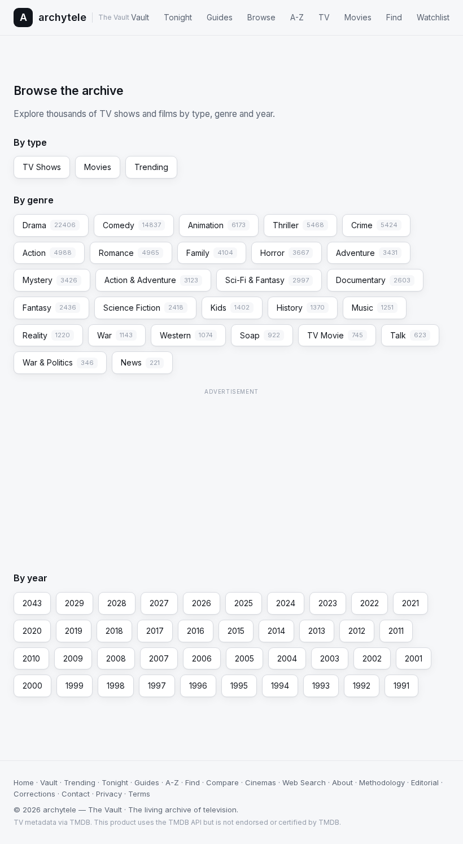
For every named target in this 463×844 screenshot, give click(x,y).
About (342, 782)
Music (373, 307)
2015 (236, 631)
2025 (243, 603)
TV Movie (335, 335)
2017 (155, 631)
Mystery (50, 280)
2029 (74, 603)
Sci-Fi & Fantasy (267, 280)
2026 (201, 603)
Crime (374, 225)
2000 (32, 685)
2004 (287, 658)
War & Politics (58, 362)
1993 (321, 685)
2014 (276, 631)
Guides (220, 17)
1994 (280, 685)
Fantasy (49, 307)
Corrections (34, 793)
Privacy (109, 793)
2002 (372, 658)
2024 (285, 603)
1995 (239, 685)
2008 (116, 658)
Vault (140, 17)
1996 (198, 685)
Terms (139, 793)
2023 (327, 603)
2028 (116, 603)
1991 (401, 685)
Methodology (382, 782)
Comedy (132, 225)
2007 (159, 658)
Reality (46, 335)
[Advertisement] (231, 477)
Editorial (425, 782)
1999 (74, 685)
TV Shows (42, 167)
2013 (316, 631)
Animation (217, 225)
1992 (361, 685)
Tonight (178, 17)
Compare (222, 782)
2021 (410, 603)
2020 (32, 631)
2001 (413, 658)
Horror (284, 253)
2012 (356, 631)
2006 (202, 658)
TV (324, 17)
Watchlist (433, 17)
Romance (129, 253)
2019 (73, 631)
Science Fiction (143, 307)
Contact (76, 793)
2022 (369, 603)
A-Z (297, 17)
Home (24, 782)
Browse (261, 17)
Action (47, 253)
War (115, 335)
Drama (49, 225)
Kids (230, 307)
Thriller (298, 225)
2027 (159, 603)
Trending (151, 167)
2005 (244, 658)
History (301, 307)
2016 (195, 631)
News (140, 362)
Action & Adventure (151, 280)
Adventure (367, 253)
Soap (260, 335)
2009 (73, 658)
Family (209, 253)
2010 (31, 658)
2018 (114, 631)
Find (394, 17)
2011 (396, 631)
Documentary (373, 280)
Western (186, 335)
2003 (329, 658)
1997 (157, 685)
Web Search (304, 782)
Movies (358, 17)
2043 (32, 603)
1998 (116, 685)
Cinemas (260, 782)
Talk (408, 335)
